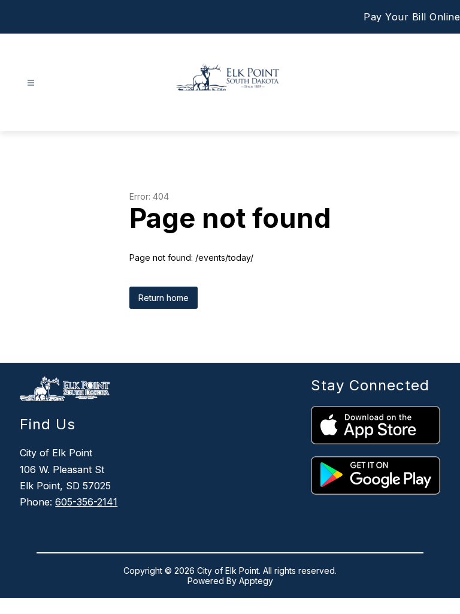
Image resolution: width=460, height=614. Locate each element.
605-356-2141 (86, 502)
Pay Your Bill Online (412, 17)
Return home (163, 298)
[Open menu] (31, 83)
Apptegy (256, 581)
